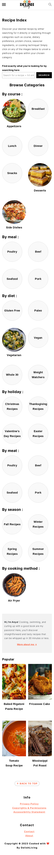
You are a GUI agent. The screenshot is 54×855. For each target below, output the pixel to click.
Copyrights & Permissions (29, 808)
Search (44, 75)
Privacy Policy (29, 804)
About (29, 835)
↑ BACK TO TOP (27, 783)
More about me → (27, 644)
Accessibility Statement (29, 812)
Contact (29, 831)
